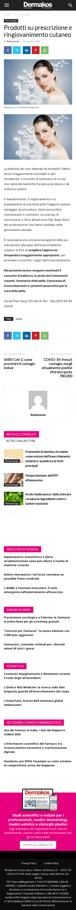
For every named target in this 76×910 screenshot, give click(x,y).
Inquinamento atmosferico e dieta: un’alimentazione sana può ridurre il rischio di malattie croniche (36, 561)
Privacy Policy (28, 863)
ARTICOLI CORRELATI (21, 434)
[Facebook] (8, 50)
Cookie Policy (51, 863)
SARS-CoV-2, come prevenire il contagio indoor (19, 364)
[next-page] (12, 513)
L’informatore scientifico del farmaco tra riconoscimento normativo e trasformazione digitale (35, 748)
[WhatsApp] (45, 50)
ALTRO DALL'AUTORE (20, 440)
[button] (6, 5)
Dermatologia (22, 14)
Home (7, 14)
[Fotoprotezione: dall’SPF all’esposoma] (13, 480)
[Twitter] (17, 50)
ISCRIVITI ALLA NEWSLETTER (38, 845)
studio (19, 318)
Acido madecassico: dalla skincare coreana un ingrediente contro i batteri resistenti (48, 498)
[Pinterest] (36, 50)
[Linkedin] (27, 50)
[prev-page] (6, 513)
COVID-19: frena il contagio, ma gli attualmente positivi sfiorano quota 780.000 (57, 368)
